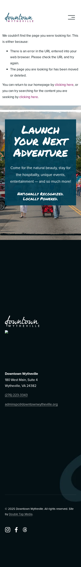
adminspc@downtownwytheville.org (31, 404)
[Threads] (25, 529)
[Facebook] (16, 529)
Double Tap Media (20, 514)
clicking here (64, 84)
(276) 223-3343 (16, 395)
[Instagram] (7, 529)
